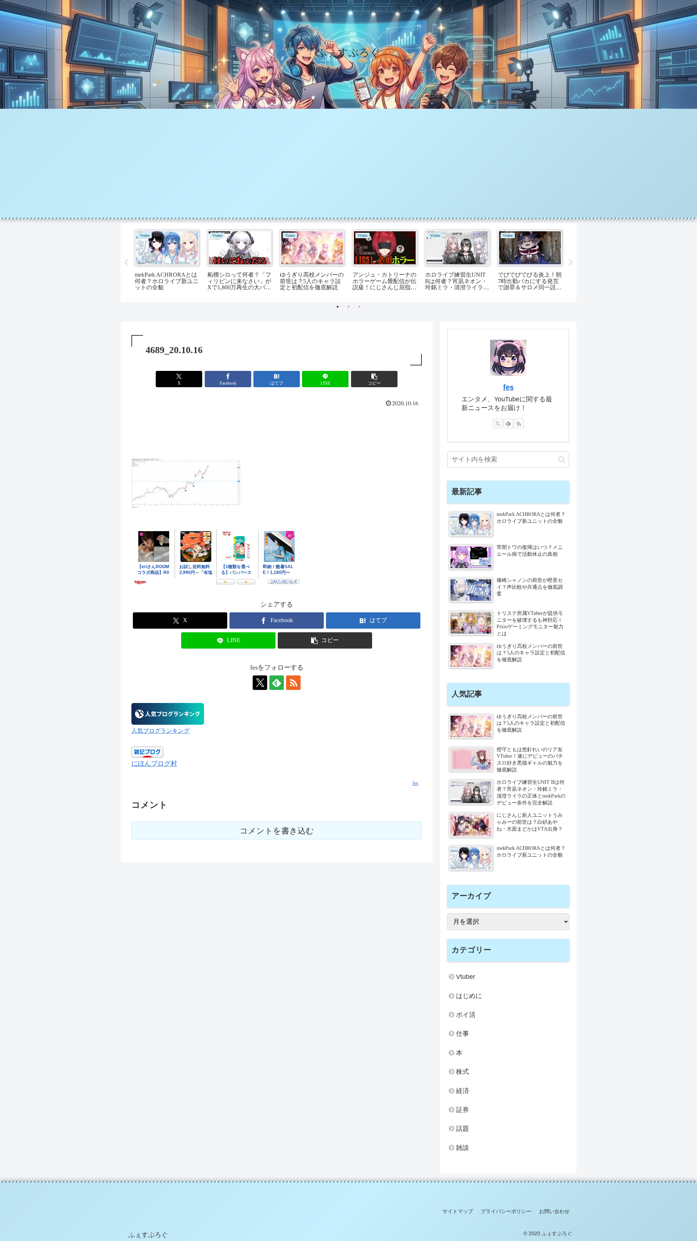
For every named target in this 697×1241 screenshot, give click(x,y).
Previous (126, 262)
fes (508, 387)
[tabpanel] (167, 261)
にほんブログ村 (154, 763)
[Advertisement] (348, 163)
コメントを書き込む (277, 830)
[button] (374, 379)
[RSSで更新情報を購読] (293, 682)
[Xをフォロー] (260, 682)
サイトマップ (458, 1211)
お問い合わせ (554, 1211)
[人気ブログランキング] (167, 713)
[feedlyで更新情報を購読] (276, 682)
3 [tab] (359, 306)
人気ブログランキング (160, 731)
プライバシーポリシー (506, 1211)
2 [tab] (348, 306)
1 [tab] (337, 306)
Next (571, 262)
